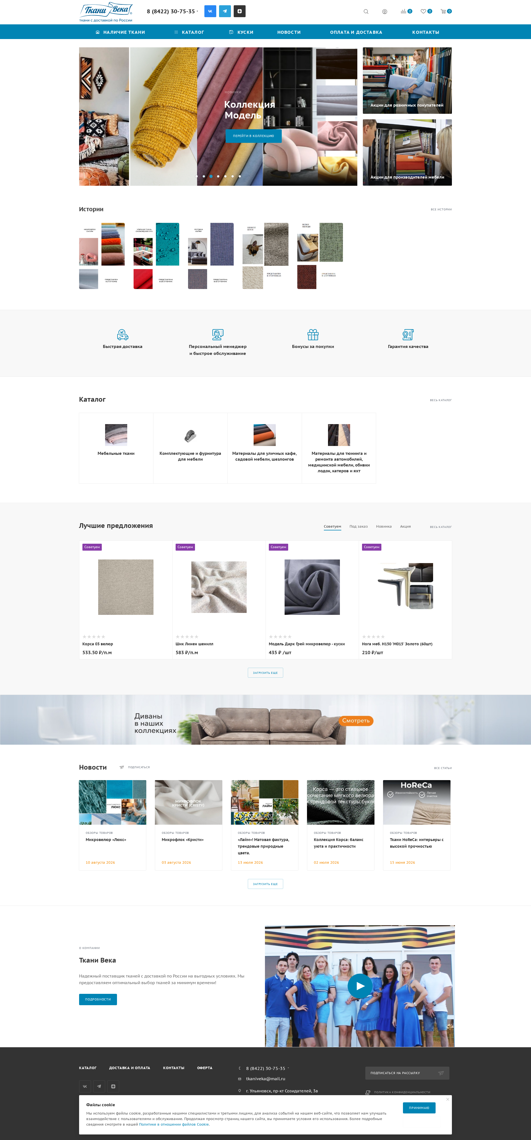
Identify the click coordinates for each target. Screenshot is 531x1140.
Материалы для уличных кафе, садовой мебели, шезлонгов (264, 456)
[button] (196, 176)
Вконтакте (210, 11)
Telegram (225, 11)
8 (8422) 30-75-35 (171, 11)
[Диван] (265, 720)
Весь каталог (441, 400)
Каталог (88, 1068)
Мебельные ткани (116, 453)
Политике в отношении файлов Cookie (174, 1124)
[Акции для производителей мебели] (407, 152)
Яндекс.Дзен (240, 11)
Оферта (205, 1068)
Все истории (441, 209)
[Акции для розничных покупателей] (407, 80)
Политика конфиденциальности (402, 1092)
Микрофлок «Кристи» (183, 839)
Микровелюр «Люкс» (106, 839)
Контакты (173, 1068)
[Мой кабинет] (384, 12)
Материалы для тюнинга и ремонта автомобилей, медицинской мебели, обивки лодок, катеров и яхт (339, 462)
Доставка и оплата (130, 1068)
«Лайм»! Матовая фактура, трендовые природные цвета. (263, 846)
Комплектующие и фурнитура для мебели (190, 456)
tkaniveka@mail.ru (265, 1078)
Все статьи (443, 768)
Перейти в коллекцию (135, 136)
